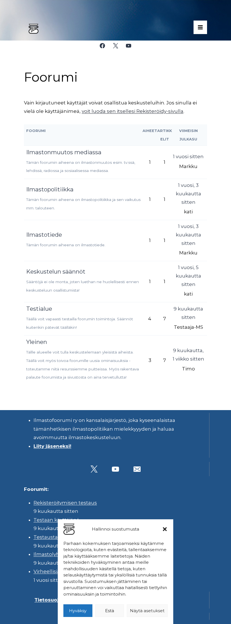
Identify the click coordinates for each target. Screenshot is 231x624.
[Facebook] (102, 46)
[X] (115, 46)
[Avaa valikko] (200, 27)
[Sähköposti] (137, 469)
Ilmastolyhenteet (55, 554)
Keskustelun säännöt (55, 271)
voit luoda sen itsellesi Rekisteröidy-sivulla (132, 111)
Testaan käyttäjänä (56, 520)
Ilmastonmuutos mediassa (63, 152)
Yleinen (36, 341)
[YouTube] (128, 46)
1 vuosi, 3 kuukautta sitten (188, 193)
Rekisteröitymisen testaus (65, 503)
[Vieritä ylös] (211, 615)
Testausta (46, 537)
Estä (109, 610)
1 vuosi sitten (188, 156)
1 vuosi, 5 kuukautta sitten (188, 276)
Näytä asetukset (147, 610)
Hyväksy (77, 610)
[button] (165, 529)
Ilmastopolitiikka (50, 189)
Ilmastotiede (44, 234)
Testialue (39, 308)
